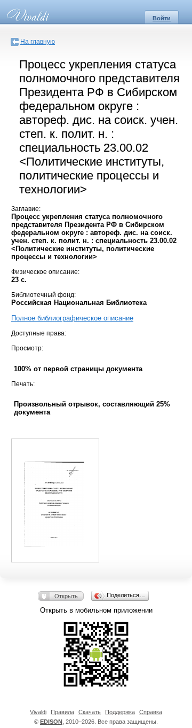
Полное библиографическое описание (72, 318)
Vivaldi (38, 712)
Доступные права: (38, 333)
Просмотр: (27, 348)
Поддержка (120, 712)
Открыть (66, 596)
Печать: (23, 384)
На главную (37, 41)
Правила (62, 712)
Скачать (89, 712)
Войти (162, 18)
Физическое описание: (45, 272)
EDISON (51, 721)
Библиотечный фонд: (43, 295)
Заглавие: (26, 209)
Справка (150, 712)
